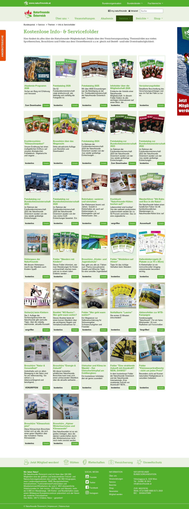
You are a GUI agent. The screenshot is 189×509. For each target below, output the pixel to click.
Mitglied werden (115, 494)
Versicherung (123, 462)
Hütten (74, 462)
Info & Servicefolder (66, 25)
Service (123, 18)
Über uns (61, 18)
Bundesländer (133, 3)
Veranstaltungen (85, 18)
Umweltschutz (152, 462)
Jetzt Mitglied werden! (44, 462)
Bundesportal (29, 25)
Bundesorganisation (111, 3)
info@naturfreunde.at (142, 484)
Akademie (107, 18)
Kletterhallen (96, 462)
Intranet (134, 11)
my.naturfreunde (119, 11)
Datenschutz (64, 506)
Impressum (52, 506)
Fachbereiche (154, 3)
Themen (51, 25)
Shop (157, 18)
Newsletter (113, 491)
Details (46, 105)
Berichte (141, 18)
